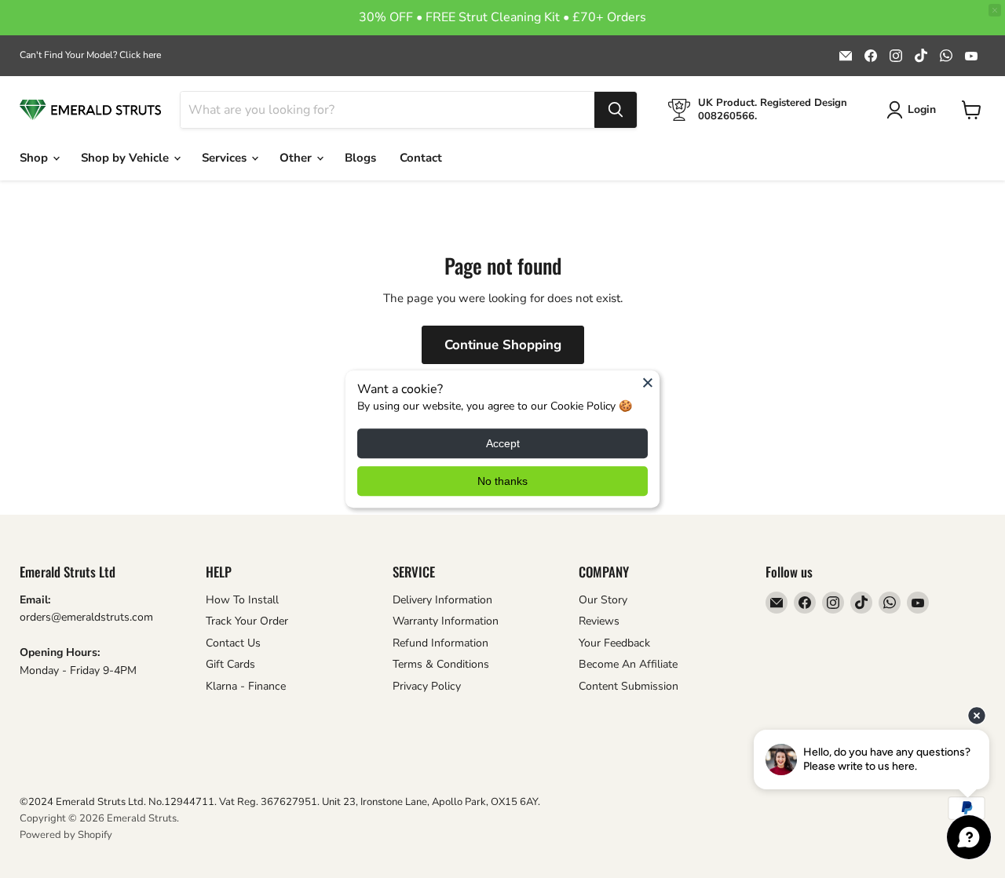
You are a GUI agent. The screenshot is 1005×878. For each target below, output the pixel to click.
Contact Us (233, 643)
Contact (421, 158)
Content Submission (628, 686)
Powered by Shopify (66, 835)
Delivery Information (442, 599)
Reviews (599, 621)
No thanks (502, 481)
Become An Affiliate (628, 664)
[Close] (648, 382)
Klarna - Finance (246, 686)
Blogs (360, 158)
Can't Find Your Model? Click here (90, 54)
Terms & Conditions (441, 664)
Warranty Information (446, 621)
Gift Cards (230, 664)
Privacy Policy (427, 686)
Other (297, 158)
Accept (503, 443)
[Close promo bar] (995, 10)
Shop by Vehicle (126, 158)
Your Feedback (614, 643)
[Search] (615, 110)
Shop (35, 158)
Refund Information (440, 643)
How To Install (242, 599)
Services (226, 158)
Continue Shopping (502, 345)
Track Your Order (247, 621)
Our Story (603, 599)
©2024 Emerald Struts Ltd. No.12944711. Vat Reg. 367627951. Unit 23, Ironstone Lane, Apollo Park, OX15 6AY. (280, 802)
